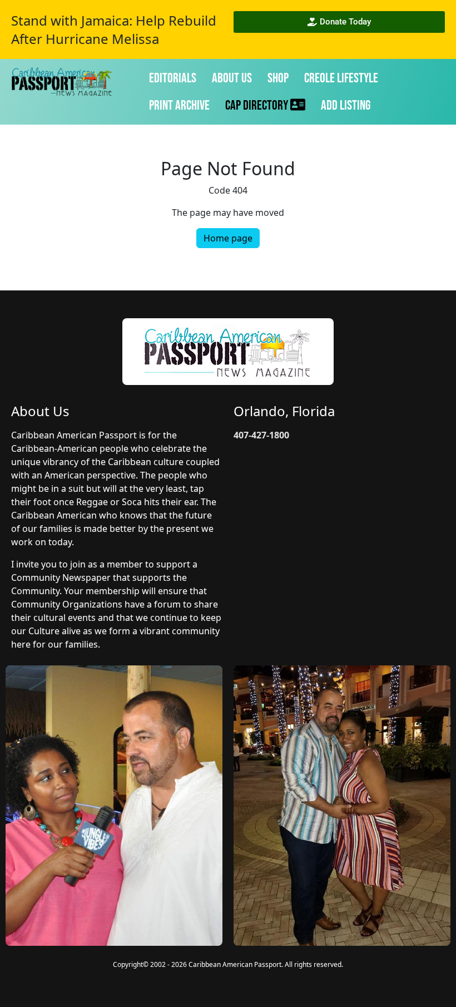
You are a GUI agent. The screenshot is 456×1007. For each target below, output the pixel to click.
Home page (228, 238)
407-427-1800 (261, 435)
